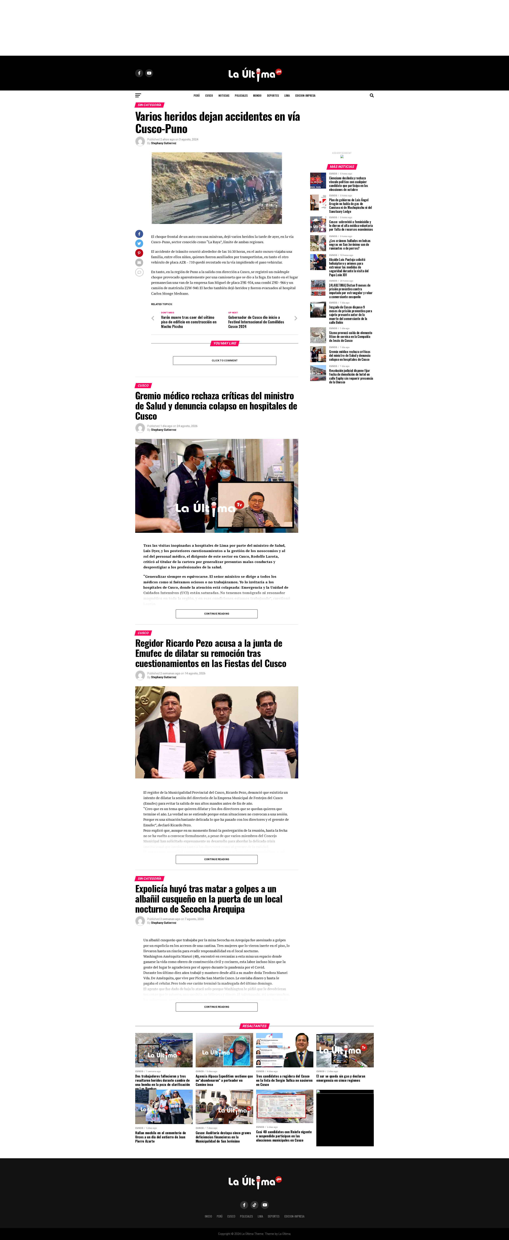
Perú (197, 95)
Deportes (273, 95)
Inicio (208, 1216)
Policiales (241, 95)
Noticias (224, 95)
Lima (287, 95)
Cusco (209, 95)
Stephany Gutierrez (163, 143)
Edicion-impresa (305, 95)
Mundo (257, 95)
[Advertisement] (254, 28)
